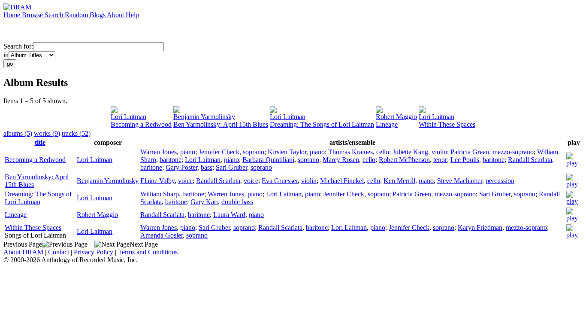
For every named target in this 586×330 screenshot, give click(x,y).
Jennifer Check (219, 152)
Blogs (98, 14)
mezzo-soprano (513, 152)
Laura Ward (229, 214)
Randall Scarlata (530, 159)
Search (55, 14)
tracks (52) (76, 133)
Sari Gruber (231, 167)
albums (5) (17, 133)
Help (132, 14)
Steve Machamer (459, 180)
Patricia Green (469, 152)
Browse (33, 14)
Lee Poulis (464, 159)
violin (439, 152)
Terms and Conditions (148, 252)
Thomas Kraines (350, 152)
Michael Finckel (342, 180)
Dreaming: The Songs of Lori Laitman (322, 124)
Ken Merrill (399, 180)
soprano (253, 152)
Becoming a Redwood (141, 124)
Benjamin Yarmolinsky (204, 116)
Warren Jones (158, 152)
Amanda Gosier (161, 235)
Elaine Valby (157, 180)
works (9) (47, 133)
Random (77, 14)
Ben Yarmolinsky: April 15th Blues (220, 124)
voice (185, 180)
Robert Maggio (396, 116)
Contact (58, 252)
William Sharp (159, 194)
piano (187, 152)
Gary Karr (204, 201)
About (116, 14)
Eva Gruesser (280, 180)
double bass (237, 201)
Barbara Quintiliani (268, 159)
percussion (500, 180)
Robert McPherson (404, 159)
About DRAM (23, 252)
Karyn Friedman (480, 227)
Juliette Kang (410, 152)
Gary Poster (181, 167)
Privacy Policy (93, 252)
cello (382, 152)
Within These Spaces (447, 124)
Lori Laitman (128, 116)
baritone (170, 159)
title (40, 142)
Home (12, 14)
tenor (440, 159)
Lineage (387, 124)
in (6, 54)
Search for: (18, 46)
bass (206, 167)
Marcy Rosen (341, 159)
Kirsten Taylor (287, 152)
